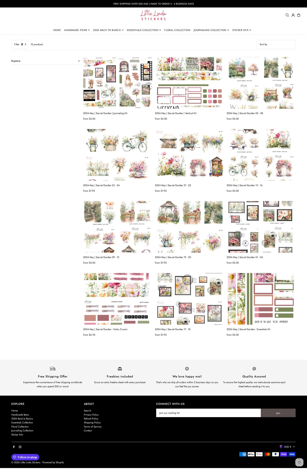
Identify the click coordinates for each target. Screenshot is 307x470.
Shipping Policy (92, 422)
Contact (88, 430)
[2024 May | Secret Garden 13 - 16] (261, 155)
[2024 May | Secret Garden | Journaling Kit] (117, 83)
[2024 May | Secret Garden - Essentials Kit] (261, 299)
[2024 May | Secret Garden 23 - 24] (117, 155)
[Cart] (298, 15)
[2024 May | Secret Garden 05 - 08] (261, 83)
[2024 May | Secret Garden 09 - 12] (117, 227)
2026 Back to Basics (22, 418)
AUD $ (287, 446)
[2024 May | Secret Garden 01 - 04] (261, 227)
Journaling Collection (22, 430)
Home (14, 410)
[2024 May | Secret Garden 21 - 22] (189, 155)
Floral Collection (20, 426)
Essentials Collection (22, 422)
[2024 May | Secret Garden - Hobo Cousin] (117, 299)
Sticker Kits (17, 434)
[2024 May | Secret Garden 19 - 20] (189, 227)
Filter (16, 44)
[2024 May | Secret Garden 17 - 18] (189, 299)
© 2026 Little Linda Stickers (25, 462)
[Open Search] (287, 15)
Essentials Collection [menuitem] (142, 30)
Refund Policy (91, 418)
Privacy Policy (91, 414)
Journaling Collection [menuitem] (210, 30)
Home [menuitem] (57, 30)
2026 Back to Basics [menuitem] (107, 30)
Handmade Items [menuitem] (75, 30)
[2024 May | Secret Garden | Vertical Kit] (189, 83)
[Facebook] (14, 447)
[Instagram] (20, 447)
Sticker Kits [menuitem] (240, 30)
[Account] (293, 15)
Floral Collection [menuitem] (177, 30)
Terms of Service (92, 426)
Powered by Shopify (53, 462)
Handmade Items (20, 414)
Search (87, 410)
